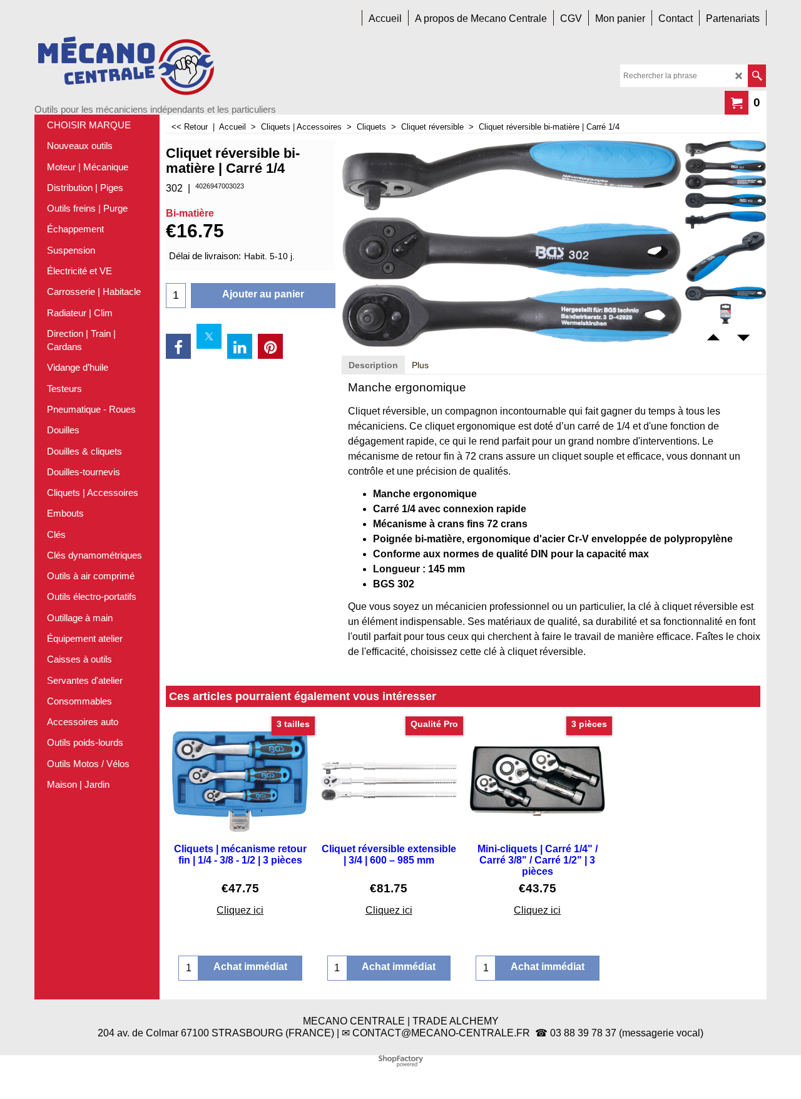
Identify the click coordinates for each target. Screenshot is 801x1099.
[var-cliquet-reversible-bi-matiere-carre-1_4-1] (725, 200)
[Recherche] (757, 75)
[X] (209, 336)
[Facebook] (178, 346)
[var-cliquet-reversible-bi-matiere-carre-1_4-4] (725, 293)
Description (373, 365)
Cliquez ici (240, 910)
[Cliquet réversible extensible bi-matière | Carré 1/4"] (725, 164)
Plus (420, 365)
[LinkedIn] (239, 346)
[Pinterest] (270, 346)
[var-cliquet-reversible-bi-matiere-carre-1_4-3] (725, 257)
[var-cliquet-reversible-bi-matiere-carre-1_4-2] (725, 220)
